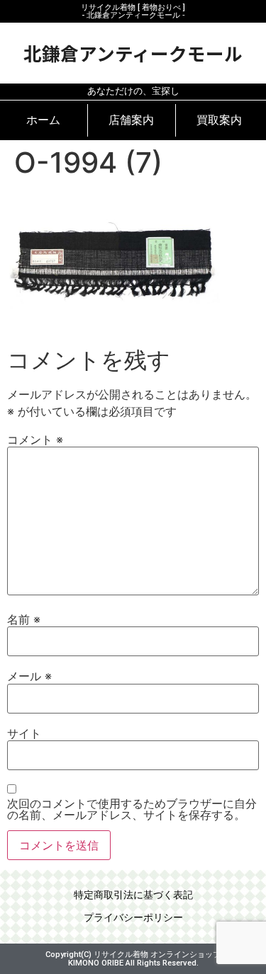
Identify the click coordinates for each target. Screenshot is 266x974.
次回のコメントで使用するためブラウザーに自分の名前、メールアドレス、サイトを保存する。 (132, 809)
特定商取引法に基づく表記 (133, 895)
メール (29, 676)
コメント (35, 439)
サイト (24, 733)
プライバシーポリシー (133, 918)
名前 (23, 619)
